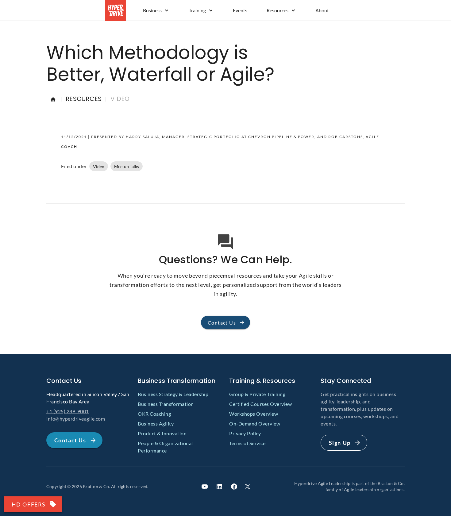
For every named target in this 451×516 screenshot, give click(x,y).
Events (240, 10)
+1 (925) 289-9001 (67, 411)
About (322, 10)
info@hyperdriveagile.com (75, 419)
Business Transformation (166, 404)
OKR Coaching (154, 414)
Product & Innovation (162, 433)
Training (197, 10)
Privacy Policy (245, 433)
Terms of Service (247, 443)
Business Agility (156, 423)
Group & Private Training (257, 394)
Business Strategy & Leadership (173, 394)
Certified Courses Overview (260, 404)
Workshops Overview (253, 414)
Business (152, 10)
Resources (277, 10)
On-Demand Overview (254, 423)
